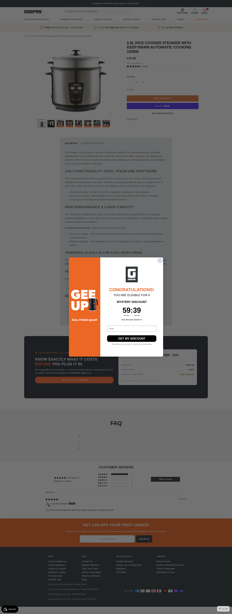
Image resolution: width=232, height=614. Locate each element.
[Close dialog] (160, 260)
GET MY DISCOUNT (131, 338)
